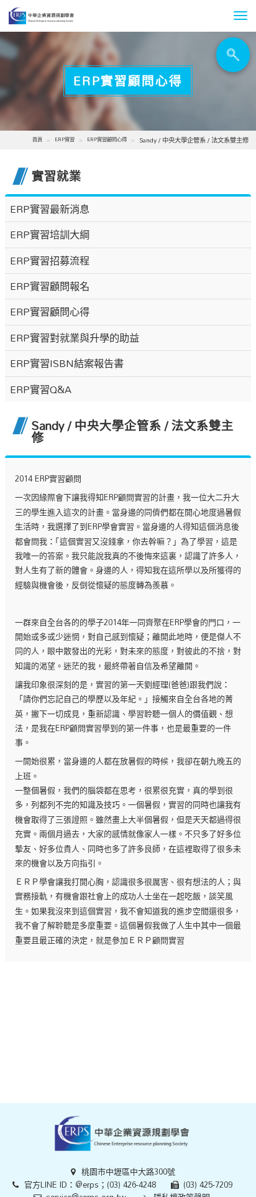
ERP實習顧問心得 (107, 139)
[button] (240, 16)
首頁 (37, 139)
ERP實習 (65, 139)
